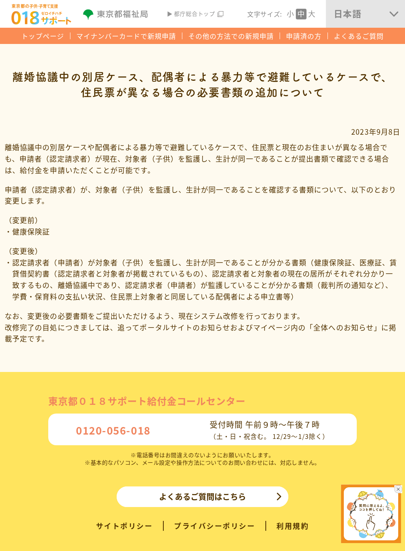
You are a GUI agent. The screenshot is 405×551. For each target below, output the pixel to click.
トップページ (42, 36)
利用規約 (292, 525)
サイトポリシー (124, 525)
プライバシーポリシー (214, 525)
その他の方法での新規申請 (231, 36)
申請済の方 (304, 36)
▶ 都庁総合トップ (191, 13)
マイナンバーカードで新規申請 (126, 36)
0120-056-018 (113, 430)
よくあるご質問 (359, 36)
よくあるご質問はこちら (202, 496)
